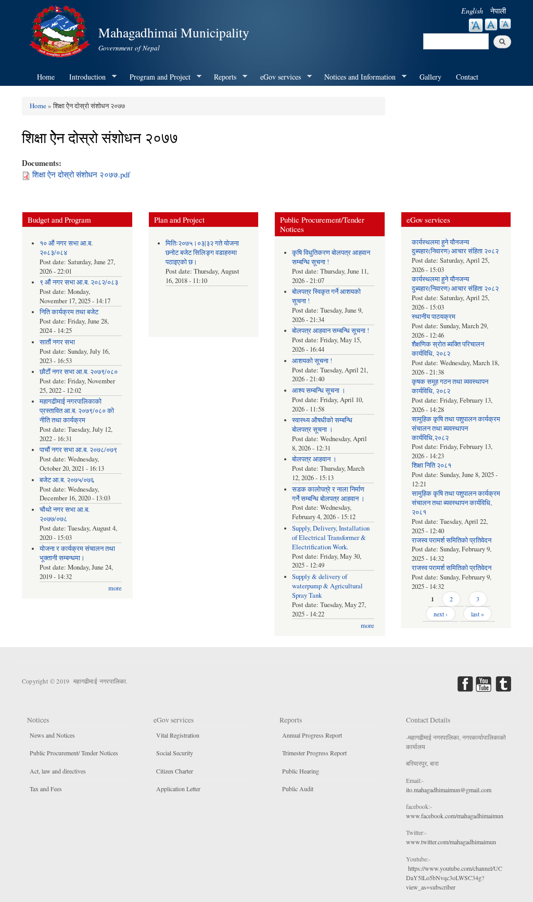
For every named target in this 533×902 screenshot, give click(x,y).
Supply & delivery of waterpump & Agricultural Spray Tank (327, 586)
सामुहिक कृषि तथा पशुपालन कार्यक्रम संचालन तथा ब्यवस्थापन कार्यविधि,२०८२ (456, 428)
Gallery (430, 77)
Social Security (174, 753)
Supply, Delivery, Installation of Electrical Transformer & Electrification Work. (331, 537)
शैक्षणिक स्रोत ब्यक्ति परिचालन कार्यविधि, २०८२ (448, 349)
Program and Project (156, 77)
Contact (467, 77)
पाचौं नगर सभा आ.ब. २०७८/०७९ (78, 449)
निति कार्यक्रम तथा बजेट (69, 311)
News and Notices (52, 735)
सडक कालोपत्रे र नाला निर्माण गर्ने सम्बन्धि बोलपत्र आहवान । (328, 494)
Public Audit (297, 788)
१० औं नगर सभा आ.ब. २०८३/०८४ (66, 248)
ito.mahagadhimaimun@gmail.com (448, 789)
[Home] (60, 30)
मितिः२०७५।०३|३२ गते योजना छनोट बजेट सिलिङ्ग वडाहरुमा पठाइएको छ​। (202, 252)
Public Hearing (300, 771)
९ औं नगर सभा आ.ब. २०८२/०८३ (79, 282)
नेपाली (498, 11)
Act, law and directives (58, 771)
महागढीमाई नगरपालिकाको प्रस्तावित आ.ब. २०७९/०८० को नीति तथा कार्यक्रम (77, 410)
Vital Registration (177, 735)
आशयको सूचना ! (312, 360)
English (472, 11)
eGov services (277, 77)
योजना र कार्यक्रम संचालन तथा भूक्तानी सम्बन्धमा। (77, 553)
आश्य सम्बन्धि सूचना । (319, 390)
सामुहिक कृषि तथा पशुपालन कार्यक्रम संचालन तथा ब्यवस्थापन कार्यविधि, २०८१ (456, 503)
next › (441, 614)
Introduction (84, 77)
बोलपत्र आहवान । (314, 459)
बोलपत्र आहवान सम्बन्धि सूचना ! (330, 330)
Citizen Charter (174, 771)
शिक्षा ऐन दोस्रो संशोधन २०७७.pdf (81, 174)
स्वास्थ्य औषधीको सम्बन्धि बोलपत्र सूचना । (322, 425)
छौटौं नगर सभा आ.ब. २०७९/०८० (79, 371)
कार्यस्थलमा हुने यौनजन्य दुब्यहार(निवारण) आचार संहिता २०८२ (455, 247)
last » (477, 614)
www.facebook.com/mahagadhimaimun (454, 815)
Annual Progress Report (312, 735)
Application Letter (178, 788)
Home (46, 77)
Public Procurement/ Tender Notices (74, 753)
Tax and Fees (46, 788)
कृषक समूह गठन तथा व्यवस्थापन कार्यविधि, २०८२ (450, 386)
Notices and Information (356, 77)
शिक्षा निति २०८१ (431, 465)
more (115, 588)
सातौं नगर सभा (57, 342)
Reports (221, 77)
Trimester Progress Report (314, 753)
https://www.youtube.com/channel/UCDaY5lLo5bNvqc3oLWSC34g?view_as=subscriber (454, 877)
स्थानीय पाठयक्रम (433, 316)
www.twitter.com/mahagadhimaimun (451, 841)
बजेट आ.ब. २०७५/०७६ (67, 479)
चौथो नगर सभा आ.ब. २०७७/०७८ (65, 514)
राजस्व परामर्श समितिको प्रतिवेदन (451, 540)
